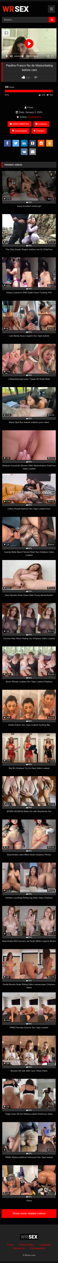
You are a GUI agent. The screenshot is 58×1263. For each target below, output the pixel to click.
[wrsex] (23, 8)
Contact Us (19, 1248)
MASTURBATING (21, 124)
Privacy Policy (26, 1245)
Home (10, 1245)
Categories (45, 1245)
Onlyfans (43, 124)
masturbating (21, 131)
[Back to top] (49, 1254)
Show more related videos (29, 1213)
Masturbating (34, 117)
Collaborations (37, 1248)
